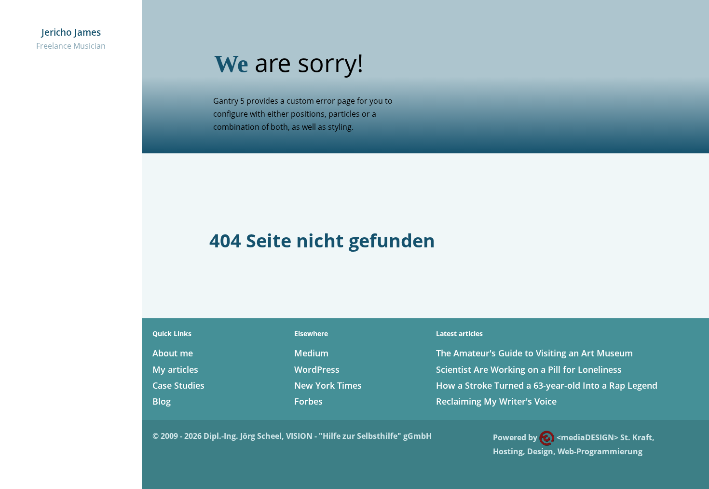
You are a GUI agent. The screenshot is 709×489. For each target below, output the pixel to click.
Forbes (308, 401)
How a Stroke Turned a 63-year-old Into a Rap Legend (546, 385)
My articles (175, 369)
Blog (161, 401)
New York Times (328, 385)
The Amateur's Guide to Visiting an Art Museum (534, 353)
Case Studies (178, 385)
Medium (311, 353)
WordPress (317, 369)
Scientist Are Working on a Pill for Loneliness (529, 369)
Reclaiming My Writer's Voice (496, 401)
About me (172, 353)
